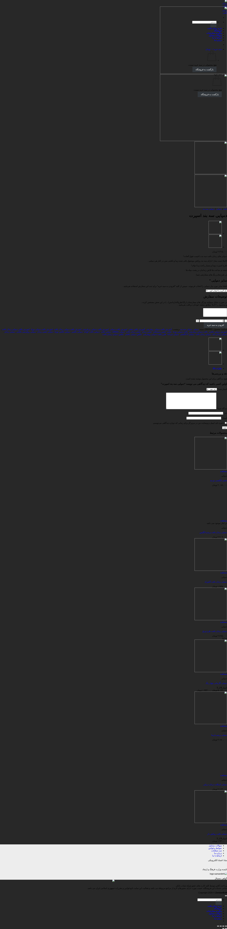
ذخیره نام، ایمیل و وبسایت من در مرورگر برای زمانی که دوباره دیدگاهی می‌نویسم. (188, 423)
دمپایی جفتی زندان (45, 332)
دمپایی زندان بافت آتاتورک (216, 779)
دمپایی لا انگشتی (187, 334)
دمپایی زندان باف (219, 334)
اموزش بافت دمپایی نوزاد (42, 329)
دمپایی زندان (9, 332)
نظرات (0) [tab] (217, 368)
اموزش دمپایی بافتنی (218, 332)
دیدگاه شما (221, 408)
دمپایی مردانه (173, 334)
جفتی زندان (147, 332)
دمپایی (219, 209)
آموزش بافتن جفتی (136, 329)
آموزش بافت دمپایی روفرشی (159, 329)
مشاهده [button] (223, 471)
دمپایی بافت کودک (92, 332)
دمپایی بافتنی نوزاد (62, 332)
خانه (225, 209)
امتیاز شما (222, 389)
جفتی (169, 332)
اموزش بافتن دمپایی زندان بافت (16, 329)
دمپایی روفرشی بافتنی (26, 332)
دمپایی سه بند (209, 209)
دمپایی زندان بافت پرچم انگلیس (213, 730)
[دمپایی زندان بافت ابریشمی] (215, 247)
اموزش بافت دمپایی (118, 329)
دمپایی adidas (118, 332)
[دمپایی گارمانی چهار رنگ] (215, 233)
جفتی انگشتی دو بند (218, 480)
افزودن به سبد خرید (215, 325)
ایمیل (224, 418)
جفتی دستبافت (159, 332)
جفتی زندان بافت (133, 332)
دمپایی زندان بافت (203, 334)
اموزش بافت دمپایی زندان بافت (67, 329)
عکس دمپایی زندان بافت (113, 334)
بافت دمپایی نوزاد (180, 332)
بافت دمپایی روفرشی (198, 332)
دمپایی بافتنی (77, 332)
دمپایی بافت (106, 332)
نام (225, 413)
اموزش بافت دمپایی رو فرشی (95, 329)
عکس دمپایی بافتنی (133, 334)
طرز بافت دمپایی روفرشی (154, 334)
